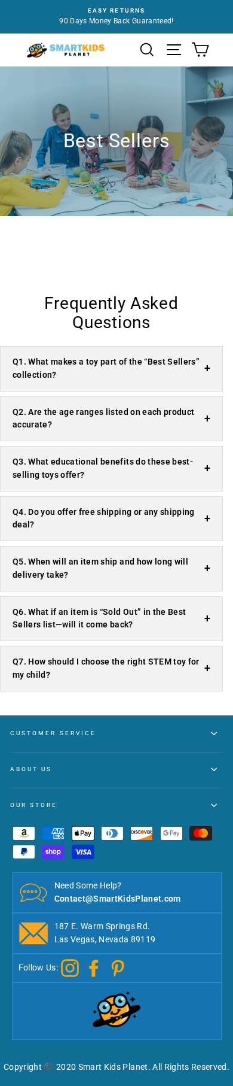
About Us (31, 769)
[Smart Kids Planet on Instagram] (70, 967)
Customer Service (53, 733)
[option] (116, 17)
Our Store (34, 805)
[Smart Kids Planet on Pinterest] (118, 967)
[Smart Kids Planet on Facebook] (94, 967)
